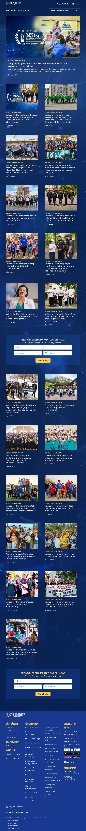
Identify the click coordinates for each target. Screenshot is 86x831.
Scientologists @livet (33, 793)
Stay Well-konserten (52, 744)
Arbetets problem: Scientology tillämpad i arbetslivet (52, 730)
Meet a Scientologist (32, 739)
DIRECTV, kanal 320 (71, 731)
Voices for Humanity (32, 743)
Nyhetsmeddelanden (14, 754)
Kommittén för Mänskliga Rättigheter (50, 794)
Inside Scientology (32, 727)
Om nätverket (11, 737)
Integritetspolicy (13, 825)
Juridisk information (14, 828)
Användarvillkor (13, 820)
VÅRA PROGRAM (31, 723)
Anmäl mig (43, 360)
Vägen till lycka (50, 755)
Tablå (8, 745)
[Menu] (78, 3)
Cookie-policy (12, 823)
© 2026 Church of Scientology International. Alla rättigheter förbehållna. (29, 818)
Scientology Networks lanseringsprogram (13, 730)
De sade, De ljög (51, 773)
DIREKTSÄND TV (12, 741)
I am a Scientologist (32, 775)
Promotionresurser (13, 758)
